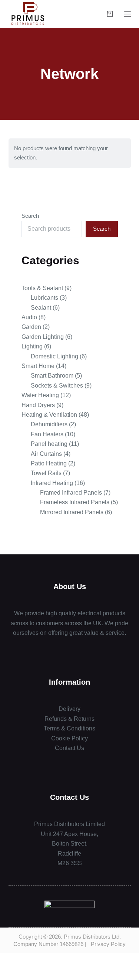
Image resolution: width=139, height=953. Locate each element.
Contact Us (69, 748)
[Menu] (127, 14)
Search (30, 216)
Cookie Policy (69, 738)
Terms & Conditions (69, 728)
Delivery (69, 709)
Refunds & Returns (69, 719)
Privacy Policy (108, 944)
